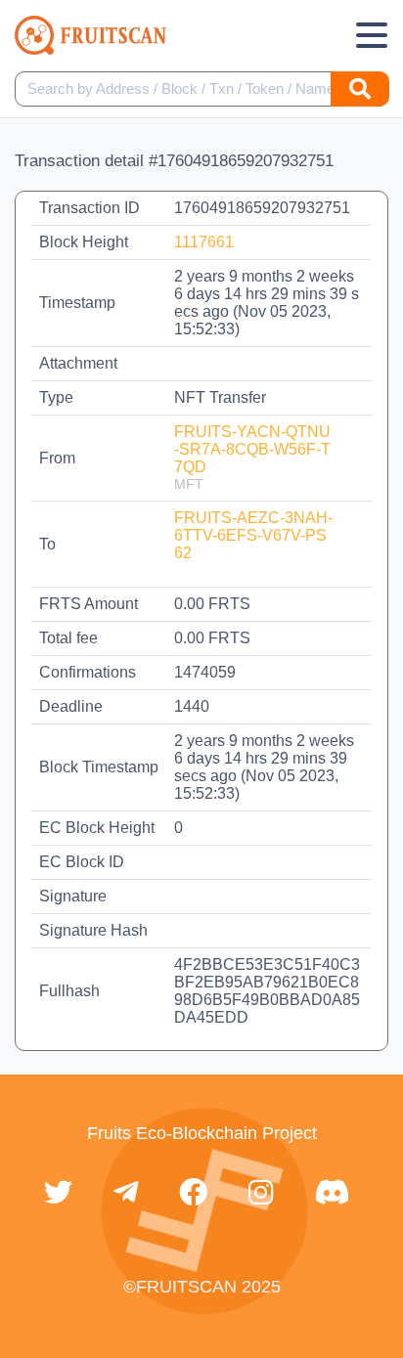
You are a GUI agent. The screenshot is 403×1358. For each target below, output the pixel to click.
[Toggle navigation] (371, 35)
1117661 (204, 242)
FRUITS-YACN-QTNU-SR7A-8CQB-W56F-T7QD (252, 449)
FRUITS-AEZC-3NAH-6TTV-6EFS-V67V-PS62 (253, 535)
